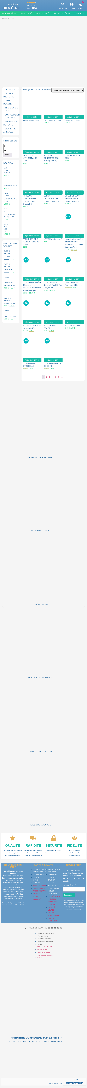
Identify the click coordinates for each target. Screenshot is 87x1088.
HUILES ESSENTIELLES (40, 751)
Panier (80, 8)
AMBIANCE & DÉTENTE (10, 123)
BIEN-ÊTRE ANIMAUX (9, 130)
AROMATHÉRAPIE (39, 875)
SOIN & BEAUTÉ (7, 102)
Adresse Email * (69, 885)
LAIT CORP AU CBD (52, 120)
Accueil (4, 18)
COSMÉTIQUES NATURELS (54, 870)
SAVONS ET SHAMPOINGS (40, 457)
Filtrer (7, 155)
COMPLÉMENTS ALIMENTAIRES (12, 116)
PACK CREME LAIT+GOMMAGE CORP (30, 158)
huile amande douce (31, 120)
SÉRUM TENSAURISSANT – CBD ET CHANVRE (52, 198)
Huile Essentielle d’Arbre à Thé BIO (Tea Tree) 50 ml (53, 285)
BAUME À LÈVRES (51, 881)
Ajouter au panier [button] (53, 117)
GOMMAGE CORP (72, 120)
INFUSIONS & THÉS (10, 109)
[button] (63, 4)
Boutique (13, 4)
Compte (72, 8)
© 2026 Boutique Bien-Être (46, 933)
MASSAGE (37, 883)
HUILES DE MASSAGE (40, 825)
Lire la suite (32, 117)
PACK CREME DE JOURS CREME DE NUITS (31, 242)
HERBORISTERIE (13, 90)
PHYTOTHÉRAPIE (39, 869)
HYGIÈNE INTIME (40, 604)
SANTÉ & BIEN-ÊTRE (8, 95)
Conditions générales (44, 939)
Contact (40, 944)
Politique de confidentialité (45, 941)
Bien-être (11, 8)
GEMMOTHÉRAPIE (40, 872)
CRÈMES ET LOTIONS (52, 876)
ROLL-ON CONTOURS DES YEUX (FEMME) (51, 158)
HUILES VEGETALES (52, 892)
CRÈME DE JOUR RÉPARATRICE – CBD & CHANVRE (72, 198)
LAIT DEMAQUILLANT (53, 239)
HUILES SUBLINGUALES (40, 678)
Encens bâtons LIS (72, 326)
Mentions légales (43, 936)
